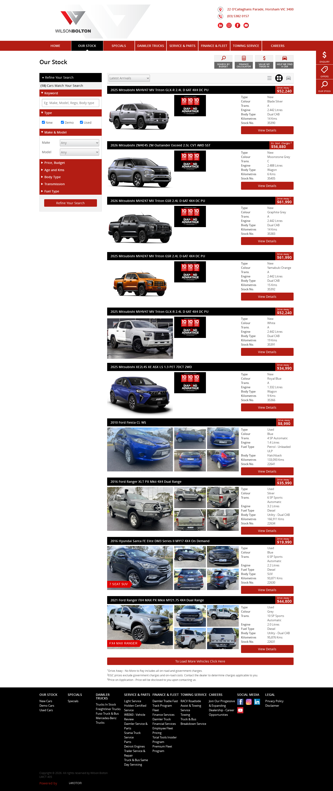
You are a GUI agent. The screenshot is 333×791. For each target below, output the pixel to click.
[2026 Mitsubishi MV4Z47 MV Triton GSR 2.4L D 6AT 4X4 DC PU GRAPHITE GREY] (173, 228)
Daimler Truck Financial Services (164, 721)
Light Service (132, 701)
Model (46, 152)
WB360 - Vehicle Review (134, 717)
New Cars (45, 701)
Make (46, 142)
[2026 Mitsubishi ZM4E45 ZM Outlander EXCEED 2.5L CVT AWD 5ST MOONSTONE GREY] (173, 172)
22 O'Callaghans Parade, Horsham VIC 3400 (260, 9)
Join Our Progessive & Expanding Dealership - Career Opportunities (222, 708)
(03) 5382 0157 (238, 16)
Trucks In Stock (106, 704)
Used (87, 122)
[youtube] (241, 711)
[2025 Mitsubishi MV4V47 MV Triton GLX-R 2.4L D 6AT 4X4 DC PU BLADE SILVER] (173, 117)
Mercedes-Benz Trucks (106, 720)
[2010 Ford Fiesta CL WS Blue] (173, 449)
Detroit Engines (134, 746)
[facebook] (241, 703)
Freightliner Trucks (108, 709)
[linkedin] (258, 703)
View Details (267, 130)
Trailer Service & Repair (134, 753)
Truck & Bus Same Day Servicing (136, 762)
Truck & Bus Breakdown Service (193, 721)
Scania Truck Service (132, 735)
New (49, 122)
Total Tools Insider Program (164, 739)
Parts (127, 742)
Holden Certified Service (135, 708)
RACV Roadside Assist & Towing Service (191, 705)
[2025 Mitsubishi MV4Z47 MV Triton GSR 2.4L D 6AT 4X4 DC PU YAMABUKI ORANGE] (173, 283)
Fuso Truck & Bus (107, 713)
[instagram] (250, 703)
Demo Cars (46, 706)
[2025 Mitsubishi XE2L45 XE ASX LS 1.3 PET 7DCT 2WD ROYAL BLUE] (173, 394)
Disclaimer (272, 706)
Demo (69, 122)
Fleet (155, 710)
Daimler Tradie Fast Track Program (165, 703)
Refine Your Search (58, 77)
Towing (185, 715)
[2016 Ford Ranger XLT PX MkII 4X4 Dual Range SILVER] (173, 509)
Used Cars (46, 710)
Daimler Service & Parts (135, 726)
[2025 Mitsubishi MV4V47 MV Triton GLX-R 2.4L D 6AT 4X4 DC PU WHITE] (173, 339)
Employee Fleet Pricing (162, 730)
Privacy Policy (274, 701)
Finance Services (163, 715)
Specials (73, 701)
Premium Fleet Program (162, 748)
